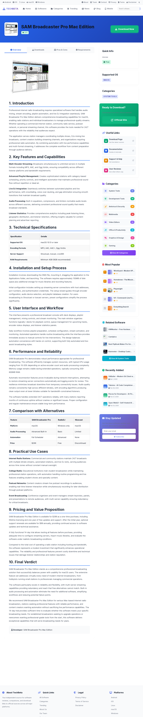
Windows (41, 2)
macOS (31, 2)
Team (95, 2)
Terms (122, 2)
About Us (43, 709)
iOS (16, 2)
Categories (58, 8)
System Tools (110, 96)
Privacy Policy (80, 697)
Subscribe (120, 437)
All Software (44, 697)
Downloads (39, 50)
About (86, 2)
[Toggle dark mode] (139, 2)
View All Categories (120, 253)
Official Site (120, 120)
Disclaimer (132, 2)
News (87, 8)
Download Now (126, 29)
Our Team (43, 713)
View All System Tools (120, 358)
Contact (104, 2)
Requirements (84, 50)
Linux (23, 2)
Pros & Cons (61, 50)
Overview (16, 50)
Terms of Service (82, 701)
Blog (98, 8)
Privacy (113, 2)
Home (28, 8)
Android (8, 2)
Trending (73, 8)
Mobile (110, 8)
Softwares (42, 8)
